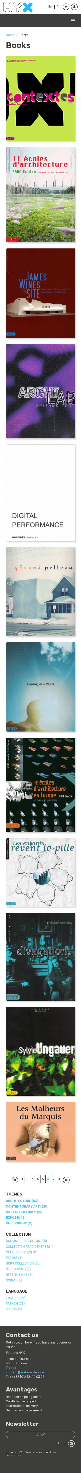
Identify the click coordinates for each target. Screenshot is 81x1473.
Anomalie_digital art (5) (26, 1241)
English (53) (15, 1298)
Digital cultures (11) (24, 1212)
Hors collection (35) (23, 1263)
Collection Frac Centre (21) (29, 1247)
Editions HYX (14, 1452)
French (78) (15, 1303)
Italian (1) (14, 1309)
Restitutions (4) (19, 1275)
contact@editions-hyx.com (26, 1372)
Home (10, 35)
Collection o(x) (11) (21, 1252)
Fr (58, 7)
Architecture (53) (22, 1201)
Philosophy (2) (19, 1223)
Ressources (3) (18, 1269)
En (50, 7)
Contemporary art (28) (26, 1206)
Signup (62, 1443)
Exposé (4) (15, 1217)
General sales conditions (40, 1452)
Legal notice (13, 1455)
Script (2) (14, 1280)
